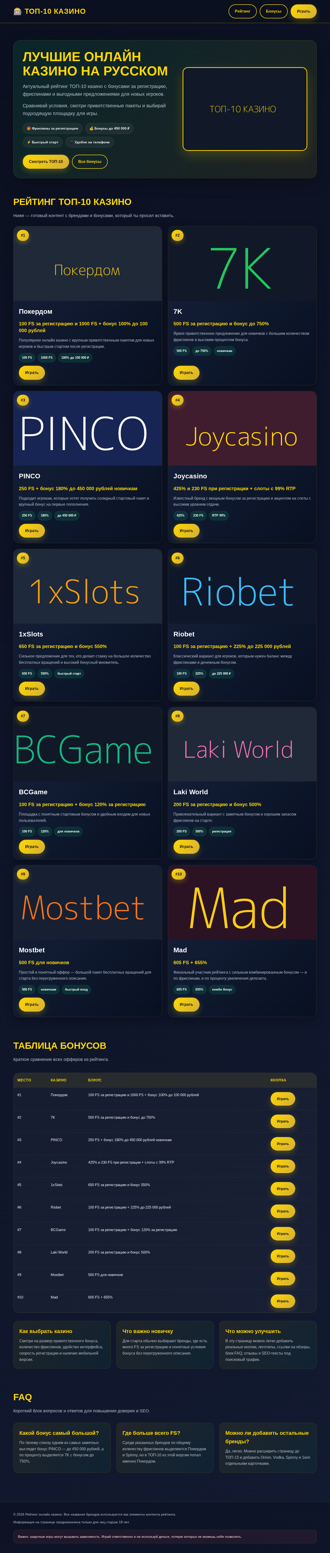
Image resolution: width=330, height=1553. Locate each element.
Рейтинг (243, 11)
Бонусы (273, 11)
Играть (303, 11)
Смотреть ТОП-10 (46, 162)
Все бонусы (89, 162)
